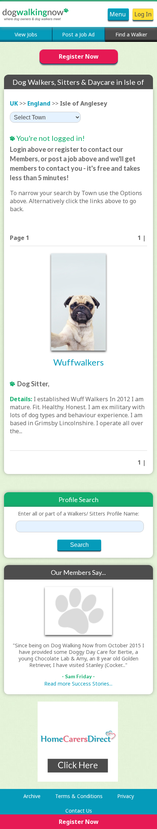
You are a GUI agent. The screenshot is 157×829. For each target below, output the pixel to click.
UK (14, 103)
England (38, 103)
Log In (143, 14)
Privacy (125, 796)
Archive (32, 796)
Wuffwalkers (78, 362)
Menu (118, 14)
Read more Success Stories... (78, 683)
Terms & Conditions (79, 796)
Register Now (79, 56)
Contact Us (78, 810)
